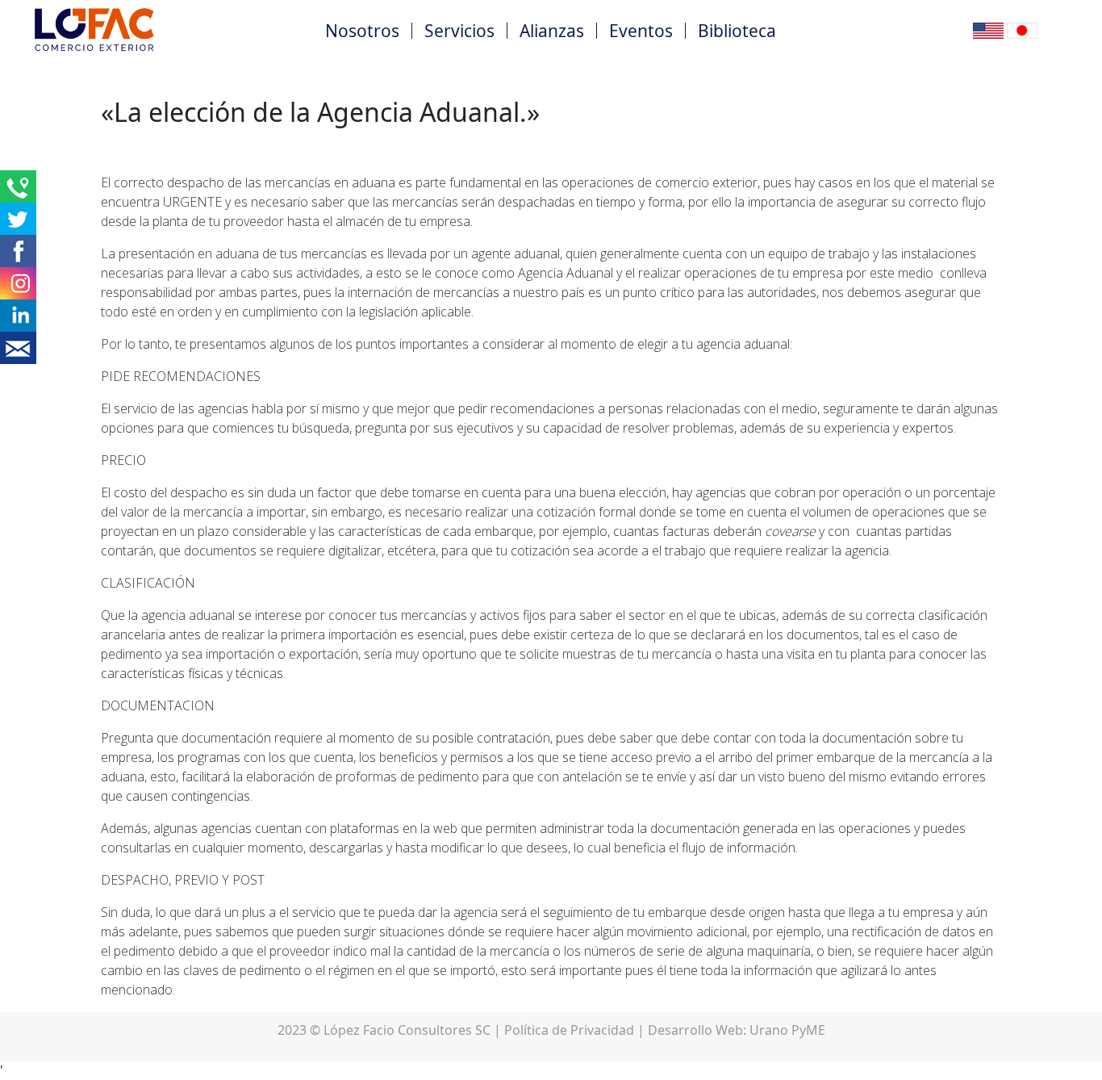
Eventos (641, 31)
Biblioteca (737, 31)
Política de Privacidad (569, 1030)
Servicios (459, 31)
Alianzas (552, 31)
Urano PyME (787, 1030)
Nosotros (362, 31)
